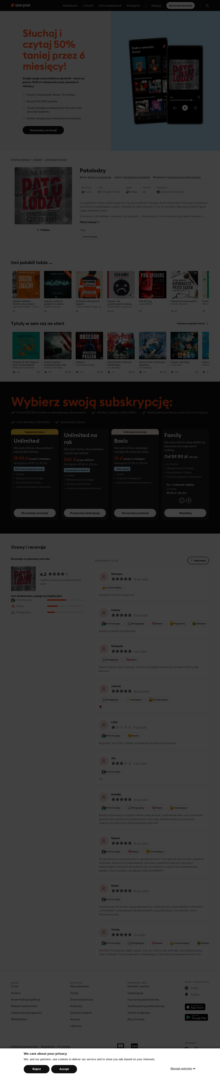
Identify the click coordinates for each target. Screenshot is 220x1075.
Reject (36, 1069)
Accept (64, 1069)
